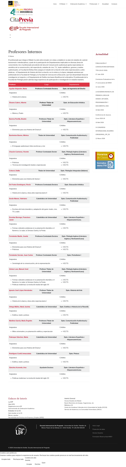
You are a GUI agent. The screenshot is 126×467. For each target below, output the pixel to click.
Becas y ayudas (13, 415)
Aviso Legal (96, 425)
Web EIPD (11, 404)
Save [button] (43, 463)
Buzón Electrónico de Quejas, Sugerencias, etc (79, 403)
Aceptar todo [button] (5, 459)
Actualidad (105, 4)
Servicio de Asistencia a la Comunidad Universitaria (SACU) (82, 409)
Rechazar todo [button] (18, 459)
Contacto (114, 4)
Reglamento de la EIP (15, 406)
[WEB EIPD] (63, 29)
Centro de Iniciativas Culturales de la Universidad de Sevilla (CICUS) (85, 407)
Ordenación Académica (77, 4)
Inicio (55, 4)
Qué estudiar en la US (15, 413)
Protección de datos (99, 429)
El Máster (11, 56)
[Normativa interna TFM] (105, 164)
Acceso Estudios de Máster (72, 401)
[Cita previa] (63, 20)
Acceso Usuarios (98, 433)
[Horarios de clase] (105, 156)
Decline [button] (37, 464)
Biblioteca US (68, 405)
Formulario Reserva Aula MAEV (102, 436)
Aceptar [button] (29, 464)
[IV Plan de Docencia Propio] (63, 12)
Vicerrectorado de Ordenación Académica (21, 408)
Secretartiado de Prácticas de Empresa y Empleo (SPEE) (26, 417)
